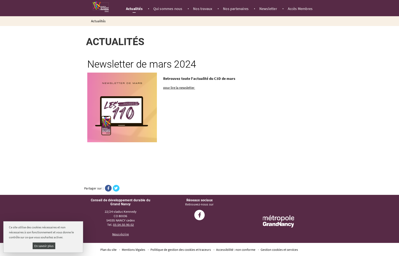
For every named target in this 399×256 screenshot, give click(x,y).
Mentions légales (133, 249)
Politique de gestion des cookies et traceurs (180, 249)
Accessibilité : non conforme (235, 249)
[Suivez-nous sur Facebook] (199, 215)
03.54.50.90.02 (123, 225)
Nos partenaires (236, 8)
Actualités (134, 8)
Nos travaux (202, 8)
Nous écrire (120, 234)
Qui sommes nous (167, 8)
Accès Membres (300, 8)
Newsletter (268, 8)
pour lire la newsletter (179, 87)
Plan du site (108, 249)
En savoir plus (44, 246)
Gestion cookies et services (279, 249)
